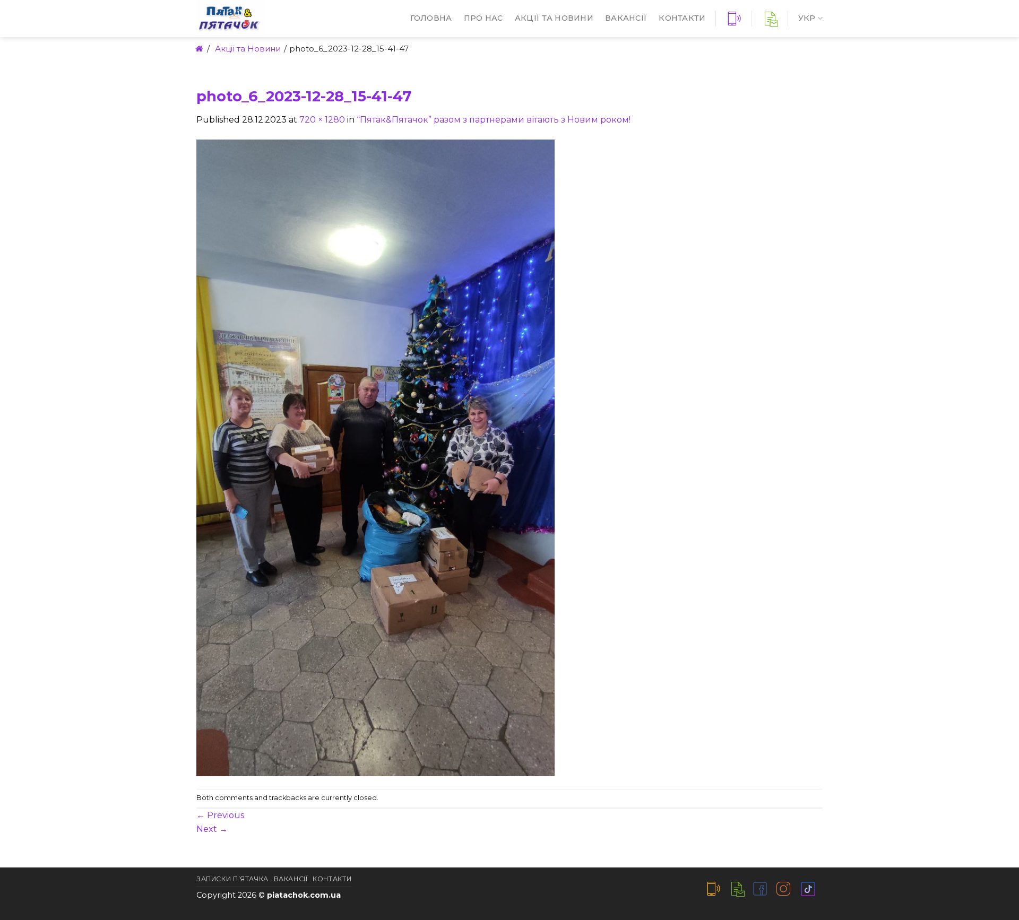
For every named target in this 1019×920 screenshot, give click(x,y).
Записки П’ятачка (232, 879)
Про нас (483, 18)
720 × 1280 (322, 120)
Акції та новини (554, 18)
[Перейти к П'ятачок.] (198, 49)
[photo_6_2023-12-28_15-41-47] (375, 457)
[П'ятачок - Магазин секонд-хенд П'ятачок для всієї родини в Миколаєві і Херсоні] (262, 18)
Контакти (682, 18)
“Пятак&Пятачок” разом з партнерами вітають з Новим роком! (494, 120)
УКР (807, 18)
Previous (220, 815)
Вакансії (626, 18)
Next (212, 829)
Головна (431, 18)
